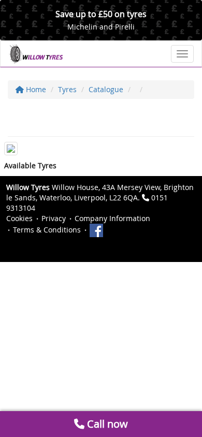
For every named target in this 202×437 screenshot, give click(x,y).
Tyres (67, 89)
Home (35, 89)
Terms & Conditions (47, 230)
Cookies (19, 218)
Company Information (112, 218)
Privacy (53, 218)
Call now (106, 424)
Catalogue (106, 89)
